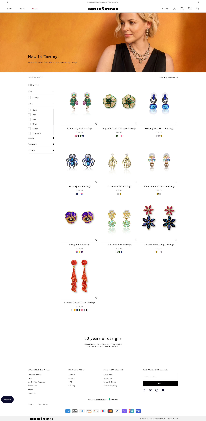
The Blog (71, 386)
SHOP (22, 8)
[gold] (161, 136)
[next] (198, 2)
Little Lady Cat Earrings (79, 128)
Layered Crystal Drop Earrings (79, 302)
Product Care (32, 386)
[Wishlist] (189, 8)
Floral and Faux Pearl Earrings (159, 186)
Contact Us (31, 393)
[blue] (83, 136)
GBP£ (30, 405)
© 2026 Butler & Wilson (149, 418)
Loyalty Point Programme (36, 382)
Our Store (71, 378)
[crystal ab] (79, 194)
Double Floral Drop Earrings (159, 244)
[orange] (75, 310)
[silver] (156, 136)
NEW (9, 8)
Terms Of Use (108, 378)
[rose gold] (119, 136)
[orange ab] (72, 310)
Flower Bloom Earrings (119, 244)
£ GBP (165, 8)
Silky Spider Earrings (80, 186)
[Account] (174, 8)
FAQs (29, 378)
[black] (78, 136)
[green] (81, 136)
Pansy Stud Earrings (79, 244)
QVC (70, 382)
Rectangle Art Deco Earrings (159, 128)
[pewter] (159, 136)
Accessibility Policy (110, 386)
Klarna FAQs (108, 374)
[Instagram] (156, 390)
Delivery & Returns (34, 374)
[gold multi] (159, 252)
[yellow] (79, 252)
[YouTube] (163, 390)
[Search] (182, 8)
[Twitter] (150, 390)
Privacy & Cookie (110, 382)
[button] (41, 91)
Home (29, 77)
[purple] (82, 252)
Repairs (30, 389)
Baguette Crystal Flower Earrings (119, 128)
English (42, 405)
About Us (71, 374)
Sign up (160, 383)
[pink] (76, 136)
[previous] (8, 2)
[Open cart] (197, 8)
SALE (34, 8)
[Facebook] (144, 390)
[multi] (82, 194)
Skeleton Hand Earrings (119, 186)
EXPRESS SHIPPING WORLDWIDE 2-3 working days (103, 2)
